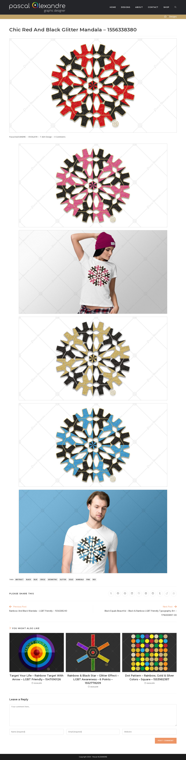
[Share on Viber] (139, 593)
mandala (80, 579)
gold (71, 579)
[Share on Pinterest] (125, 593)
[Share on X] (111, 593)
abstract (19, 579)
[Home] (165, 17)
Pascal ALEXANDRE (17, 137)
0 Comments (59, 137)
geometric (52, 579)
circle (42, 579)
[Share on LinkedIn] (132, 593)
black (28, 579)
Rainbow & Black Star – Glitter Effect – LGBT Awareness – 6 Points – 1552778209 (93, 679)
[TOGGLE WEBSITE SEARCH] (175, 7)
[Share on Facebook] (118, 593)
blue (35, 579)
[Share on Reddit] (153, 593)
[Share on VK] (146, 593)
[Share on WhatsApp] (174, 593)
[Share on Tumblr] (160, 593)
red (94, 579)
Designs (173, 17)
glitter (63, 579)
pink (88, 579)
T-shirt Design (46, 137)
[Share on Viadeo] (167, 593)
